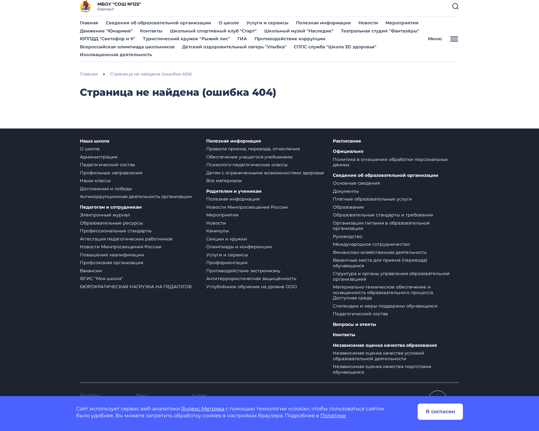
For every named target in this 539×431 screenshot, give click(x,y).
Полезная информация (323, 23)
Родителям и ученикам (233, 191)
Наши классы (95, 180)
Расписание (347, 141)
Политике (333, 416)
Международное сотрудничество (371, 244)
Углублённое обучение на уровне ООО (251, 286)
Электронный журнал (105, 215)
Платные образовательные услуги (372, 199)
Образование (348, 207)
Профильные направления (111, 173)
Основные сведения (356, 183)
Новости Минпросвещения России (121, 246)
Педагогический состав (107, 164)
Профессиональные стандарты (116, 231)
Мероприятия (402, 23)
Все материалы (224, 180)
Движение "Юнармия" (106, 31)
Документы (346, 191)
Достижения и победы (106, 188)
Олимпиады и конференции (239, 246)
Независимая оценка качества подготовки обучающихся (382, 369)
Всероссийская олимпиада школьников (127, 47)
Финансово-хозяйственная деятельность (380, 252)
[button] (455, 6)
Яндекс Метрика (202, 409)
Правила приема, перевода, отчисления (253, 149)
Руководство (347, 236)
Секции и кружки (226, 239)
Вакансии (91, 271)
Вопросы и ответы (354, 324)
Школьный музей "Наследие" (298, 31)
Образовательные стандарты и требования (383, 215)
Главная (89, 23)
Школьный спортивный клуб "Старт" (213, 31)
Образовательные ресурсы (111, 223)
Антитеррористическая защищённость (251, 278)
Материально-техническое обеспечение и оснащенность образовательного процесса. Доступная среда (383, 292)
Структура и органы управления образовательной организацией (391, 276)
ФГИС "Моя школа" (101, 278)
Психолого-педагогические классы (247, 164)
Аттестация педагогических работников (126, 239)
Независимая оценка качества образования (385, 345)
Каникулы (217, 231)
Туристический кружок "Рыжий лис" (186, 38)
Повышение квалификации (112, 255)
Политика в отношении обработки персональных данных (390, 162)
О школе (229, 23)
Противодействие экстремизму (243, 271)
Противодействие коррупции (290, 38)
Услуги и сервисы (267, 23)
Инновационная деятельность (116, 54)
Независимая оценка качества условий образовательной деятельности (378, 355)
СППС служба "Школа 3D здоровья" (335, 47)
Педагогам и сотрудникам (111, 207)
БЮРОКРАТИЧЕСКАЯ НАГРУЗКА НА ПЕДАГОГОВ (136, 286)
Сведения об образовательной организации (158, 23)
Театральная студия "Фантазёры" (380, 31)
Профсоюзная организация (111, 262)
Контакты (151, 31)
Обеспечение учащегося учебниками (249, 157)
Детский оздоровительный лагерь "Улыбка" (234, 47)
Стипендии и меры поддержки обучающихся (385, 306)
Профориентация (226, 262)
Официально (348, 151)
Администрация (98, 157)
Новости (368, 23)
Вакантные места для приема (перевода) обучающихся (380, 263)
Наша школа (94, 141)
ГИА (242, 38)
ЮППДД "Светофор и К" (107, 38)
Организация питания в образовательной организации (381, 225)
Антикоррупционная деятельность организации (136, 196)
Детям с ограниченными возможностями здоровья (265, 173)
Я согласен (440, 411)
